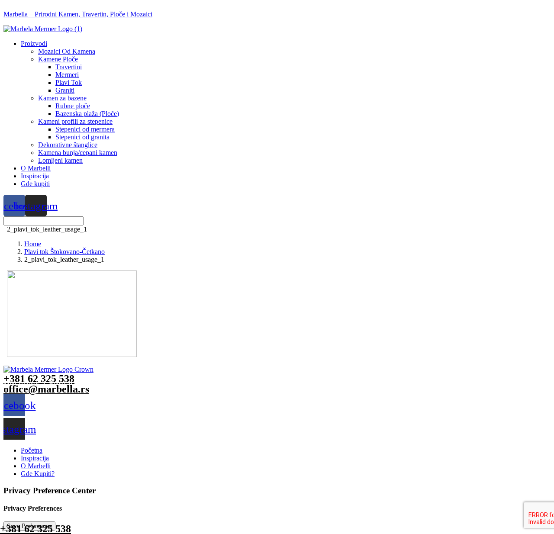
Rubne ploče (72, 105)
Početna (31, 450)
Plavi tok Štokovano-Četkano (64, 251)
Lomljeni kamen (60, 160)
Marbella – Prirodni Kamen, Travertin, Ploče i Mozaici (77, 14)
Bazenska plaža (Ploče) (87, 113)
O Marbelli (36, 168)
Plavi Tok (68, 82)
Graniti (64, 90)
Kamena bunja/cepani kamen (77, 152)
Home (32, 244)
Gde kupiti (35, 183)
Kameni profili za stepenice (75, 121)
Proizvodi (34, 43)
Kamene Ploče (58, 59)
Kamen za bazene (62, 98)
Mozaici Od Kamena (66, 51)
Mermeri (67, 74)
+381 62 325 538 (38, 378)
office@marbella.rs (46, 389)
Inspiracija (35, 176)
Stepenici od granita (82, 137)
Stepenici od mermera (85, 129)
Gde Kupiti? (38, 473)
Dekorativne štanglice (67, 144)
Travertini (68, 67)
